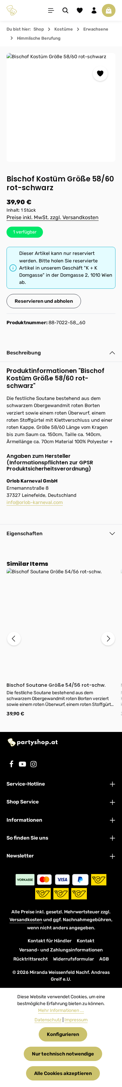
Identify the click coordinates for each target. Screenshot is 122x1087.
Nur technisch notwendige (63, 1054)
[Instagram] (33, 766)
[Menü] (51, 10)
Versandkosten (25, 919)
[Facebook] (12, 766)
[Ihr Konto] (94, 10)
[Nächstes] (108, 638)
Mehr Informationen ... (61, 1010)
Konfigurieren (63, 1034)
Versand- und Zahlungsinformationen (61, 950)
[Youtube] (23, 766)
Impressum (76, 1020)
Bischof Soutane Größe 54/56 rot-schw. (56, 685)
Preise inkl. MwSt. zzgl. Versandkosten (53, 217)
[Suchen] (65, 10)
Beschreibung (24, 353)
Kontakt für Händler (50, 941)
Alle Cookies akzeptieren (63, 1073)
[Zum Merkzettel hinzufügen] (100, 73)
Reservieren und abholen (44, 301)
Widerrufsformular (73, 959)
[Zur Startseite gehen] (12, 10)
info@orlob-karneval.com (35, 502)
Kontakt (85, 941)
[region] (61, 107)
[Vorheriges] (14, 638)
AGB (104, 959)
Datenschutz (47, 1020)
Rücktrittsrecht (30, 959)
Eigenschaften (25, 533)
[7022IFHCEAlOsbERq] (61, 107)
